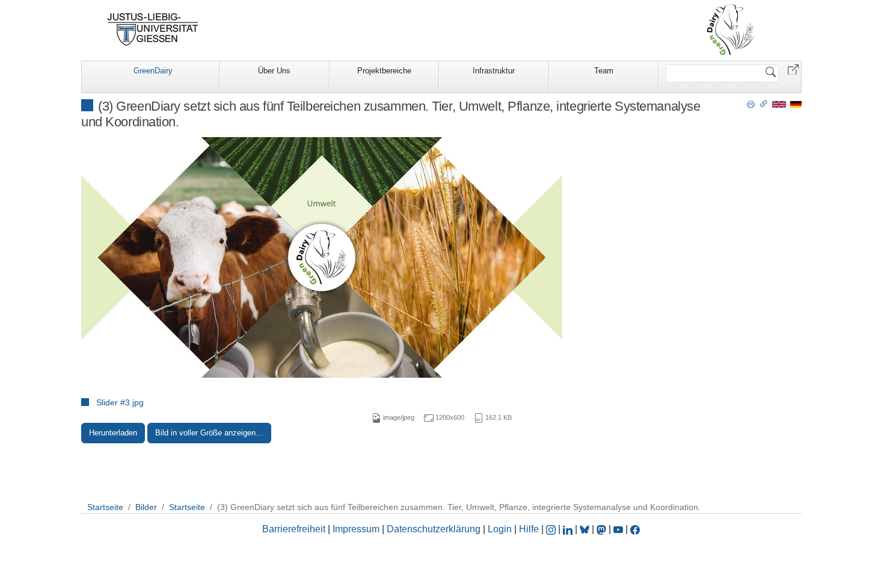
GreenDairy (153, 70)
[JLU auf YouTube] (618, 529)
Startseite (105, 507)
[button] (793, 68)
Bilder (146, 507)
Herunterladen (113, 432)
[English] (779, 103)
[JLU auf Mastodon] (603, 529)
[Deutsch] (796, 103)
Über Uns (274, 70)
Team (603, 70)
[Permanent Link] (764, 103)
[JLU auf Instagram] (552, 529)
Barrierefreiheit (293, 529)
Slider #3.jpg (120, 402)
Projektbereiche (384, 70)
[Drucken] (751, 103)
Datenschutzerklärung (433, 529)
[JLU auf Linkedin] (569, 529)
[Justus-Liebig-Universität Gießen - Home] (153, 29)
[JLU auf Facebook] (635, 529)
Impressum (356, 529)
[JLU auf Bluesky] (586, 529)
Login (501, 529)
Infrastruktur (494, 70)
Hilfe (529, 529)
